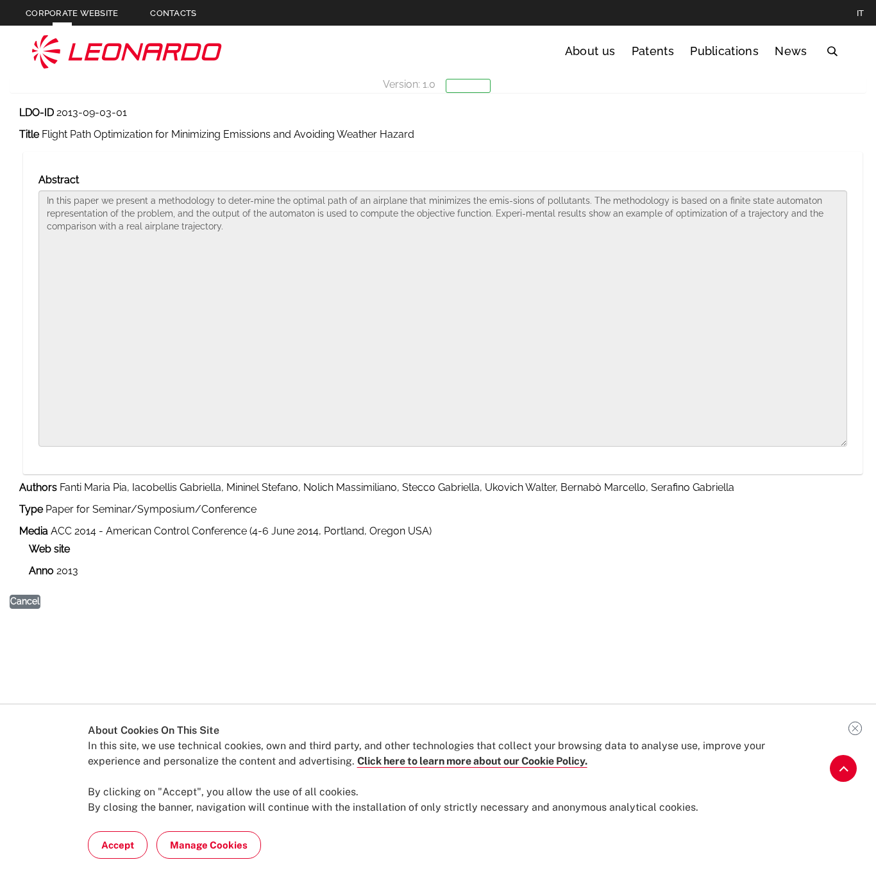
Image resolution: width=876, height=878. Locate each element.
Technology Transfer (127, 52)
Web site (49, 549)
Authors (38, 487)
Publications (724, 51)
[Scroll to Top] (843, 768)
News (791, 51)
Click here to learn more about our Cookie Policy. (472, 761)
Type (31, 509)
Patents (653, 51)
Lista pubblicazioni (71, 143)
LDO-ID (36, 112)
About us (590, 51)
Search (832, 51)
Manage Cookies (209, 845)
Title (29, 134)
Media (33, 531)
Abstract (58, 180)
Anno (41, 571)
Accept (117, 845)
